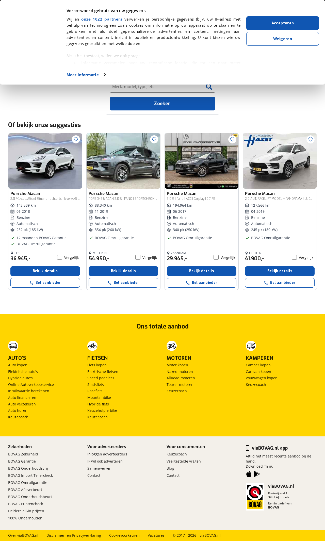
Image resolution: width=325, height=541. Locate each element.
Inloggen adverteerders (107, 454)
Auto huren (17, 410)
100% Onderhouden (25, 518)
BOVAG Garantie (22, 461)
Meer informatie (83, 74)
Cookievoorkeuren (124, 535)
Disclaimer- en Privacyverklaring (73, 535)
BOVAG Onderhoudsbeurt (30, 496)
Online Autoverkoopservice (31, 384)
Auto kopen (17, 365)
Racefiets (95, 390)
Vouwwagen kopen (262, 377)
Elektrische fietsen (102, 371)
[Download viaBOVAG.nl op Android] (257, 475)
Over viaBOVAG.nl (23, 535)
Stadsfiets (95, 384)
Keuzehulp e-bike (102, 410)
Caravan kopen (258, 371)
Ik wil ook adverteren (105, 461)
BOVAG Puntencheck (25, 503)
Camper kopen (258, 365)
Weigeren (282, 38)
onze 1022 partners (101, 19)
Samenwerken (99, 468)
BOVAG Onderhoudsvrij (28, 468)
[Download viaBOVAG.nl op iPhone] (249, 475)
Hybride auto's (20, 377)
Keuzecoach (18, 417)
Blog (170, 468)
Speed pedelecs (100, 377)
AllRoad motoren (181, 377)
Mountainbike (99, 397)
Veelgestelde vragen (184, 461)
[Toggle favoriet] (76, 139)
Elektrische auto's (23, 371)
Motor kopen (177, 365)
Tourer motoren (180, 384)
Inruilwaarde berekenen (28, 390)
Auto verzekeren (22, 404)
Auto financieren (22, 397)
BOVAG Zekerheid (23, 454)
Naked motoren (180, 371)
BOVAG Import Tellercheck (30, 475)
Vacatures (156, 535)
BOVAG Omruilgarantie (27, 482)
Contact (93, 475)
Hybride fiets (98, 404)
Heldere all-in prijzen (26, 511)
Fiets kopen (97, 365)
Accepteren (282, 23)
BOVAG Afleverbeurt (25, 489)
